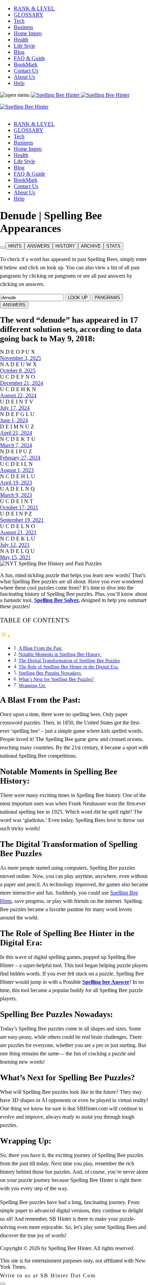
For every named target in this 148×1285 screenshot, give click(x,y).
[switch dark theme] (3, 1284)
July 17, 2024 (15, 408)
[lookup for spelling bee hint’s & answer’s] (3, 248)
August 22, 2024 (18, 395)
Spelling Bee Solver (56, 600)
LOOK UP (78, 297)
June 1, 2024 (14, 420)
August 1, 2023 (17, 470)
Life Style (24, 46)
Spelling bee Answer (105, 982)
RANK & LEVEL (34, 8)
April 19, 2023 (16, 483)
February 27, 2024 (20, 458)
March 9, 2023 (16, 495)
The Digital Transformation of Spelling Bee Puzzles (69, 660)
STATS (113, 246)
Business (23, 27)
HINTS (15, 246)
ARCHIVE (91, 246)
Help (19, 83)
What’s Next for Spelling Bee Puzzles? (56, 679)
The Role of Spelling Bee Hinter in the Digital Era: (69, 666)
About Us (24, 77)
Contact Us (26, 71)
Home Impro (28, 33)
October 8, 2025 (17, 370)
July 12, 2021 (15, 545)
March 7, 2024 (16, 445)
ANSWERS (38, 246)
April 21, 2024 (16, 433)
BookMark (26, 64)
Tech (19, 21)
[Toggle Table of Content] (5, 636)
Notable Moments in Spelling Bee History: (60, 654)
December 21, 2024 (21, 383)
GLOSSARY (28, 15)
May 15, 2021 (15, 557)
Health (21, 40)
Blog (19, 52)
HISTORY (65, 246)
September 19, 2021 (22, 520)
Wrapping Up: (32, 685)
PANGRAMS (107, 297)
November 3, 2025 (20, 358)
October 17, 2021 (19, 507)
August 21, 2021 (18, 532)
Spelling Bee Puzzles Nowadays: (50, 673)
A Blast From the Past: (41, 648)
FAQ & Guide (29, 58)
